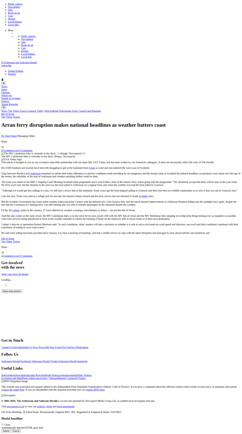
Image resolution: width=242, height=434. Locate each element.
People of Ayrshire (11, 98)
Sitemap (53, 378)
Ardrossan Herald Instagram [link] (72, 361)
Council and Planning (89, 111)
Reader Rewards (36, 375)
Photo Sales (28, 378)
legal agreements (65, 406)
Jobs (10, 10)
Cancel (16, 431)
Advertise (18, 347)
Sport (4, 89)
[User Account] (121, 80)
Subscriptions (8, 375)
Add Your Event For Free (57, 347)
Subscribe (6, 65)
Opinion (5, 92)
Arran (75, 111)
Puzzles (12, 74)
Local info (13, 24)
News (4, 86)
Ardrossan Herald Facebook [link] (16, 361)
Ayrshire (143, 196)
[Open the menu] (3, 83)
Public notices (15, 4)
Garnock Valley (35, 111)
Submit (6, 431)
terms (49, 406)
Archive (43, 378)
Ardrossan (35, 173)
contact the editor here (12, 389)
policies (41, 406)
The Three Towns (17, 111)
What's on (6, 95)
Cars (10, 15)
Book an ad (14, 13)
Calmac (16, 210)
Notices (5, 101)
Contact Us (7, 347)
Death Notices (52, 375)
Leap (36, 378)
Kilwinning (65, 111)
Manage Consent (66, 378)
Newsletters (14, 7)
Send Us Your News (33, 347)
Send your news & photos (14, 274)
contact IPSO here (95, 389)
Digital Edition (15, 71)
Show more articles (12, 291)
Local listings (15, 21)
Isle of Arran (7, 114)
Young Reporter (9, 104)
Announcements (68, 375)
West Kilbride (51, 111)
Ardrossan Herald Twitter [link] (44, 361)
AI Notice (80, 378)
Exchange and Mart (11, 378)
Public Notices (84, 375)
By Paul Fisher (9, 136)
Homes (11, 18)
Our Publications (79, 347)
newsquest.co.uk (15, 406)
